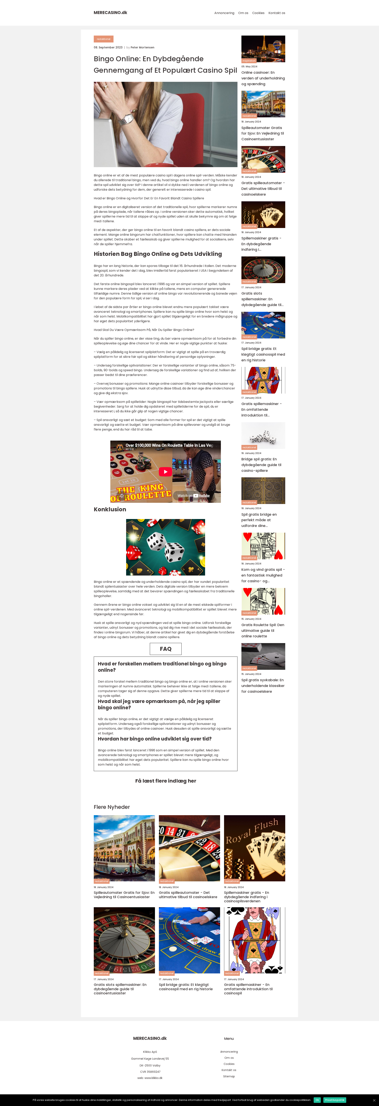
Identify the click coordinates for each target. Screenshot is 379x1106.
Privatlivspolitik (334, 1100)
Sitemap (229, 1076)
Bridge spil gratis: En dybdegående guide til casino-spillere (261, 465)
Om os (243, 13)
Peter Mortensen (142, 47)
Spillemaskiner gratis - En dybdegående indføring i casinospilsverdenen (261, 244)
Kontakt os (276, 13)
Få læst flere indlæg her (165, 780)
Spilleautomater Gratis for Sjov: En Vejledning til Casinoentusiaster (262, 133)
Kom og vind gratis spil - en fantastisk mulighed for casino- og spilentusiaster (263, 575)
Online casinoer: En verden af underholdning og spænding (263, 78)
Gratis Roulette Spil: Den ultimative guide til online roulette (262, 630)
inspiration (249, 60)
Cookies (258, 13)
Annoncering (224, 13)
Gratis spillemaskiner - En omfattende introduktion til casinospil (261, 409)
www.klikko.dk (153, 1078)
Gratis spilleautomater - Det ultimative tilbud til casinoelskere (263, 188)
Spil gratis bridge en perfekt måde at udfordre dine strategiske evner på (259, 520)
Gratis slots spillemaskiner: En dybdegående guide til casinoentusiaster (261, 299)
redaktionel (103, 39)
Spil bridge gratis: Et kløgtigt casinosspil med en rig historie (263, 354)
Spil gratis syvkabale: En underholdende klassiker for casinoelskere (263, 686)
